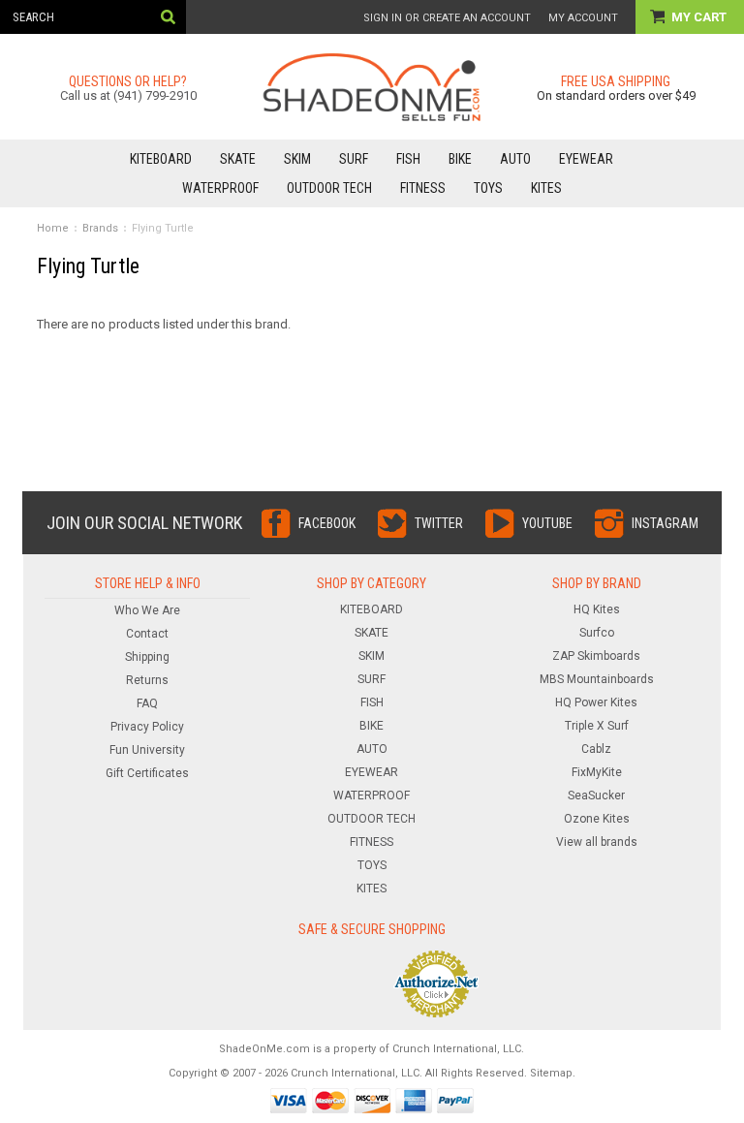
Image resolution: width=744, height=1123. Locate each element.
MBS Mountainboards (597, 679)
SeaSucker (596, 795)
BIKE (460, 159)
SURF (353, 159)
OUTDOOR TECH (329, 188)
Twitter (439, 523)
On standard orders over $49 (616, 95)
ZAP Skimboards (596, 656)
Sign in (382, 18)
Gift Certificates (147, 773)
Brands (100, 228)
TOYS (488, 188)
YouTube (547, 523)
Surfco (596, 632)
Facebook (327, 523)
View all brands (596, 842)
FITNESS (423, 188)
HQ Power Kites (596, 702)
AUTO (515, 159)
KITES (546, 188)
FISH (408, 159)
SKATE (238, 159)
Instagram (665, 523)
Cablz (596, 749)
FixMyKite (597, 772)
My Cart (700, 17)
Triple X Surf (597, 726)
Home (53, 228)
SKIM (297, 159)
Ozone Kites (597, 819)
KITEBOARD (161, 159)
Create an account (476, 18)
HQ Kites (597, 609)
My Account (583, 18)
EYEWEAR (586, 159)
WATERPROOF (220, 188)
